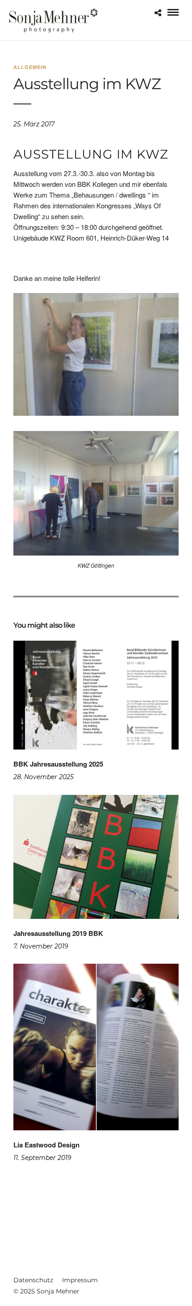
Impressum (80, 1280)
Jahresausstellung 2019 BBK (58, 933)
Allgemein (29, 67)
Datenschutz (33, 1280)
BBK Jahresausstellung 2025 (58, 764)
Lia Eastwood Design (46, 1145)
